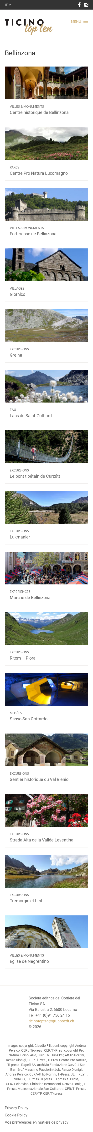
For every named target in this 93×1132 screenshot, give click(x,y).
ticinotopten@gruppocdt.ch (51, 1021)
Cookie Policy (16, 1115)
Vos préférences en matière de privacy (36, 1122)
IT (6, 5)
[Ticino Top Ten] (28, 27)
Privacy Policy (16, 1108)
